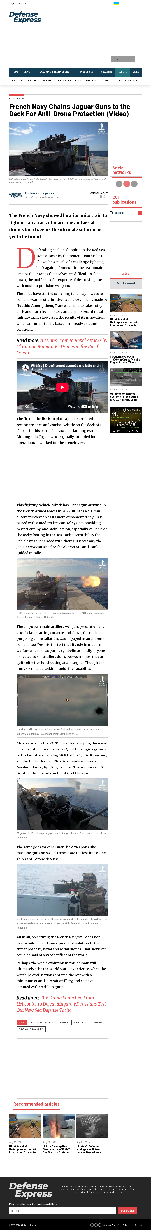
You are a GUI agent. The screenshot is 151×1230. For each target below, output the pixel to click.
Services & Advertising (112, 1225)
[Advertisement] (97, 39)
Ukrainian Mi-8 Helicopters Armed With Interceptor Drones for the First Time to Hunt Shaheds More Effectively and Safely (24, 1154)
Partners (91, 80)
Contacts (107, 80)
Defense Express (39, 193)
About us (17, 80)
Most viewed (126, 283)
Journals (47, 80)
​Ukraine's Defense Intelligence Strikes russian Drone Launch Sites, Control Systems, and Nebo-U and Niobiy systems (90, 1154)
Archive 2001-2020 (128, 80)
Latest (125, 273)
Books (78, 80)
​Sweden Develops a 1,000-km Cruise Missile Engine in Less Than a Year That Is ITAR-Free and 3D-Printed (125, 362)
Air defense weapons (43, 1022)
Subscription (128, 1225)
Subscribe (127, 1210)
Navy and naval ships (31, 1029)
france (64, 1022)
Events (20, 98)
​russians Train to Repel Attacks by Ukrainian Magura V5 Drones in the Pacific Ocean (62, 347)
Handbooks (64, 80)
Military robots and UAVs (89, 1022)
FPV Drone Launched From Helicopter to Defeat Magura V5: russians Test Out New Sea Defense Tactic (61, 1004)
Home (12, 98)
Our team (32, 80)
